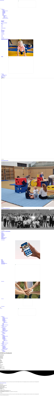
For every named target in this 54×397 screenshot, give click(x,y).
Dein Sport (2, 316)
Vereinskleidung (2, 306)
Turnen (3, 323)
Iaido (4, 17)
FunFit (3, 324)
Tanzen (3, 13)
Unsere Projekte (4, 329)
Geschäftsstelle (3, 327)
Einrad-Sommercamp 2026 (4, 160)
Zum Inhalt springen (2, 0)
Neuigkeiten (2, 325)
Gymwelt (3, 10)
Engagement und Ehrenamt (5, 330)
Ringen (4, 16)
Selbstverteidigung (5, 322)
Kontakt (3, 332)
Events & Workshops (4, 326)
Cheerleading (3, 11)
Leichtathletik (3, 320)
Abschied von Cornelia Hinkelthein (5, 231)
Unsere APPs (3, 333)
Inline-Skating (3, 12)
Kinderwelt (3, 9)
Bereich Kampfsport (4, 15)
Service (2, 259)
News (3, 74)
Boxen (4, 321)
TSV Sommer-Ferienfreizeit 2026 (5, 208)
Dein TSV (2, 232)
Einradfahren (3, 337)
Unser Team (3, 328)
